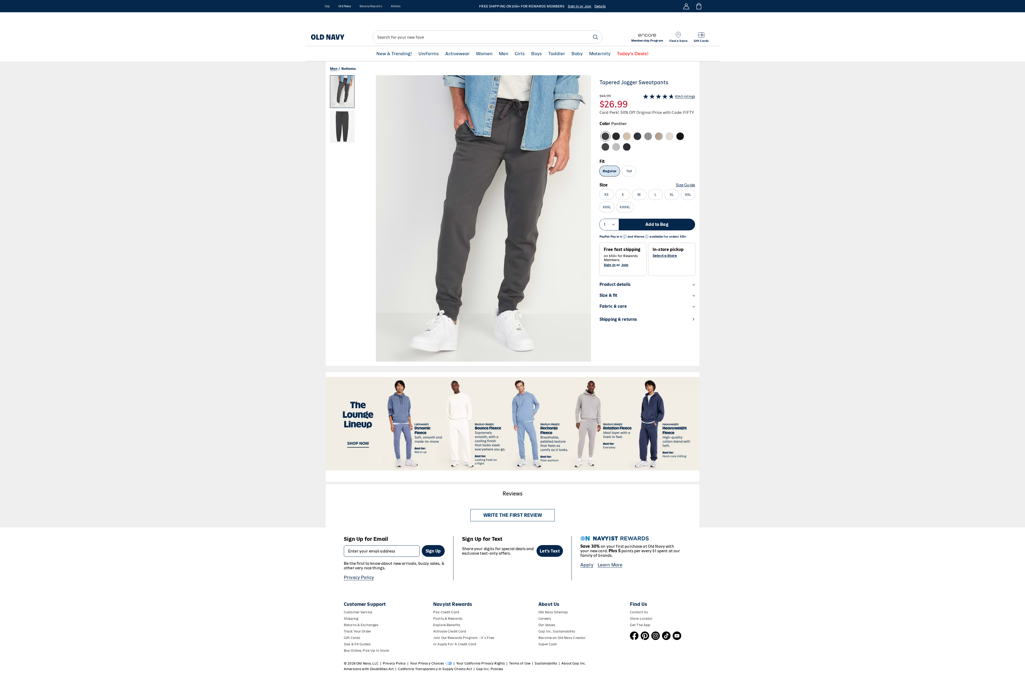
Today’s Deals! (633, 53)
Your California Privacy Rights (480, 663)
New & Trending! (394, 53)
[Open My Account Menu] (686, 6)
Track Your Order (357, 631)
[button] (460, 220)
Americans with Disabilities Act (369, 669)
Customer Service (358, 612)
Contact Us (639, 612)
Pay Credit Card (446, 612)
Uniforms (429, 53)
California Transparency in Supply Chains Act (435, 669)
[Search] (595, 37)
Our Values (546, 625)
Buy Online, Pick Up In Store (366, 651)
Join (625, 265)
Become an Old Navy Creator (562, 638)
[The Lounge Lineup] (512, 423)
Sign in (610, 265)
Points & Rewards (447, 619)
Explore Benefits (446, 625)
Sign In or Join (579, 6)
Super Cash (547, 644)
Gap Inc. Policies (489, 669)
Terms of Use (519, 663)
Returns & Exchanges (361, 625)
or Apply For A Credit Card (454, 644)
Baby (577, 53)
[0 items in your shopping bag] (698, 6)
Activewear (457, 53)
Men (503, 53)
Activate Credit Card (449, 631)
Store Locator (641, 619)
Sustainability (546, 663)
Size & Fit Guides (357, 644)
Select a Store (665, 255)
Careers (544, 619)
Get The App (640, 625)
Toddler (556, 53)
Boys (536, 53)
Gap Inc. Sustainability (556, 631)
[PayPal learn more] (624, 236)
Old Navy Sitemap (553, 612)
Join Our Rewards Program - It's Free (463, 638)
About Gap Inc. (573, 663)
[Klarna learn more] (646, 236)
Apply (586, 564)
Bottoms (348, 69)
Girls (520, 53)
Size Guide (685, 185)
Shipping (351, 619)
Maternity (599, 53)
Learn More (610, 564)
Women (484, 53)
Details (600, 6)
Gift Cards (352, 638)
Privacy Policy (359, 577)
